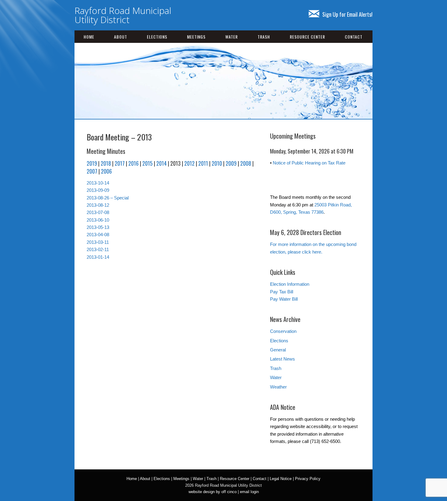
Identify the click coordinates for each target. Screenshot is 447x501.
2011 (203, 163)
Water (231, 36)
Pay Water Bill (284, 299)
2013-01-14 (98, 257)
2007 (92, 171)
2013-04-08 (98, 234)
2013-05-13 (98, 227)
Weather (278, 386)
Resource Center (307, 36)
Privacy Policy (308, 478)
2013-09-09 (98, 190)
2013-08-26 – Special (108, 197)
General (278, 349)
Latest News (282, 358)
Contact (353, 36)
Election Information (289, 284)
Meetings (196, 36)
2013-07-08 (98, 212)
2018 (106, 163)
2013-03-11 (98, 242)
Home (89, 36)
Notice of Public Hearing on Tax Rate (309, 162)
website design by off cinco (213, 491)
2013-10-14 (98, 182)
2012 (189, 163)
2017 (120, 163)
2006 (106, 171)
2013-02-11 (98, 249)
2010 (217, 163)
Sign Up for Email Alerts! (347, 14)
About (120, 36)
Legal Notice (281, 478)
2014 (161, 163)
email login (249, 491)
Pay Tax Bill (281, 291)
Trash (264, 36)
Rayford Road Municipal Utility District (122, 15)
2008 (245, 163)
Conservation (283, 331)
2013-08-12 (98, 205)
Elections (157, 36)
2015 (147, 163)
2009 (231, 163)
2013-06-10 (98, 220)
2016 (133, 163)
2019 (92, 163)
